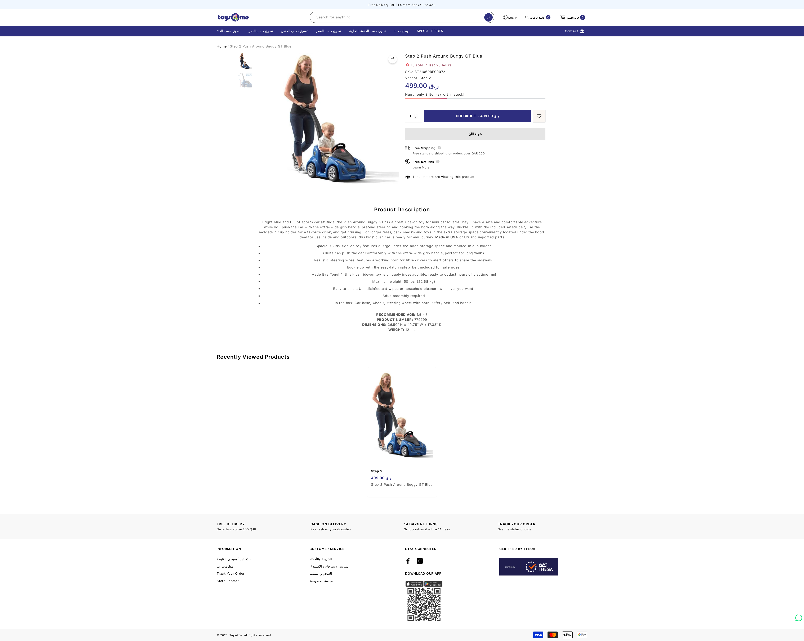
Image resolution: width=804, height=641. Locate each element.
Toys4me (235, 635)
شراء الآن (475, 134)
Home (222, 46)
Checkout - (477, 116)
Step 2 (425, 78)
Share (392, 59)
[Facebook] (408, 561)
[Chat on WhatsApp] (799, 616)
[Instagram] (420, 561)
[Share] (392, 59)
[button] (572, 17)
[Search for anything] (402, 17)
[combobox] (397, 17)
